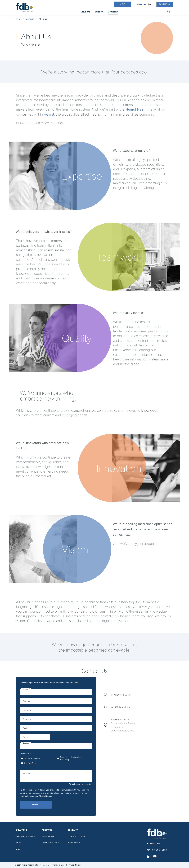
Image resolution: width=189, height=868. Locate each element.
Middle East (144, 4)
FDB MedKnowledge (32, 758)
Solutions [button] (85, 12)
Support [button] (99, 12)
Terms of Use (58, 864)
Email (24, 728)
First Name (27, 701)
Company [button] (113, 12)
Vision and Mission (50, 842)
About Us (47, 829)
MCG (18, 842)
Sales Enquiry (48, 836)
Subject (25, 689)
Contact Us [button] (164, 4)
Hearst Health (136, 109)
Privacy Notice (75, 864)
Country (25, 743)
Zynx (18, 848)
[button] (122, 4)
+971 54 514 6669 (159, 849)
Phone (25, 737)
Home (18, 18)
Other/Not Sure (30, 763)
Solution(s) (25, 753)
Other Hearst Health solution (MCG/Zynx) (71, 758)
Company (30, 18)
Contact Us (153, 843)
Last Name (27, 710)
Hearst (49, 114)
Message (26, 773)
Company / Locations (77, 836)
